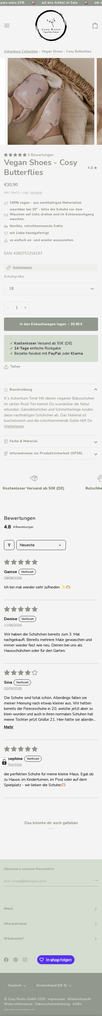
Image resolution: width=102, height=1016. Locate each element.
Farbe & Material (23, 441)
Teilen (15, 366)
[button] (15, 154)
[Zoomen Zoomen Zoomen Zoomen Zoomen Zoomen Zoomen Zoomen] (51, 101)
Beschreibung (21, 389)
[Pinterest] (15, 960)
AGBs (77, 1004)
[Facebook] (6, 960)
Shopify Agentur (10, 1009)
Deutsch (14, 985)
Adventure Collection (21, 51)
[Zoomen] (17, 135)
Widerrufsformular (18, 1004)
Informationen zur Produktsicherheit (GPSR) (46, 453)
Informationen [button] (15, 924)
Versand (36, 192)
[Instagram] (25, 960)
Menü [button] (8, 908)
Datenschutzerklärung (52, 1004)
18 (11, 288)
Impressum (56, 999)
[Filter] (9, 545)
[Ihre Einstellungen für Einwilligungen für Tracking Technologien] (4, 762)
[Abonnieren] (94, 881)
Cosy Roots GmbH (22, 999)
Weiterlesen (14, 426)
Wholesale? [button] (14, 938)
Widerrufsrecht (79, 999)
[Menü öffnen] (11, 25)
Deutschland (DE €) (51, 985)
